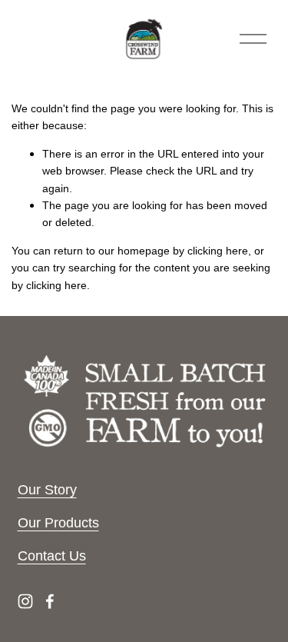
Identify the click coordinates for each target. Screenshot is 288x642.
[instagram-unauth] (25, 601)
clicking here (217, 251)
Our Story (47, 489)
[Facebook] (50, 601)
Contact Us (52, 555)
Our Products (58, 522)
